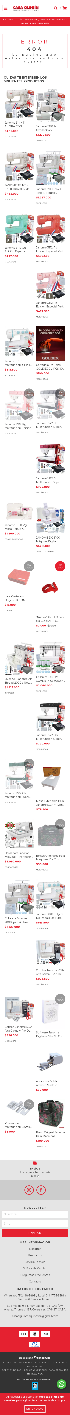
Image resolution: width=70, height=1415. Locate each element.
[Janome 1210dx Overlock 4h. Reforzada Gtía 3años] (51, 105)
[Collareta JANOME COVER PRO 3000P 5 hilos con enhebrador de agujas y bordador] (51, 657)
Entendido (35, 1408)
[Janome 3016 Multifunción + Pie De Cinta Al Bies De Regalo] (19, 341)
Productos (35, 1255)
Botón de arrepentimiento (35, 1379)
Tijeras (8, 610)
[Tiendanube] (35, 1359)
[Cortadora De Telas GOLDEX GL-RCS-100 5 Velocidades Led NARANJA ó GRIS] (51, 343)
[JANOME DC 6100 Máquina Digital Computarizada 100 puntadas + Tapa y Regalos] (51, 518)
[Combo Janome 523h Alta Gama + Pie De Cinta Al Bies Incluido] (19, 1008)
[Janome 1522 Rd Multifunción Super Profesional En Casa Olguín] (51, 458)
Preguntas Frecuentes (35, 1275)
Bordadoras (11, 867)
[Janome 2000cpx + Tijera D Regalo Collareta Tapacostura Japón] (51, 167)
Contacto (35, 1281)
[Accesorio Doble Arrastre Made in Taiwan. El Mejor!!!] (51, 1062)
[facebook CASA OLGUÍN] (41, 1190)
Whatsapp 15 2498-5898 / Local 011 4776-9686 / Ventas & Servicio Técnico (35, 1297)
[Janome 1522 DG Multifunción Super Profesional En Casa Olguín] (51, 716)
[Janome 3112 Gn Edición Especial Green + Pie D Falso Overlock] (19, 228)
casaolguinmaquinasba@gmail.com (35, 1316)
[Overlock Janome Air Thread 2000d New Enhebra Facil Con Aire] (19, 658)
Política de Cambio (35, 1268)
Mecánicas (10, 137)
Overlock (41, 140)
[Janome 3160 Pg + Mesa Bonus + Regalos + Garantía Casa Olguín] (19, 511)
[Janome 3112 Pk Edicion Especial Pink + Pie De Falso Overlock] (51, 285)
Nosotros (35, 1249)
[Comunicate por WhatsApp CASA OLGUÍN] (61, 1384)
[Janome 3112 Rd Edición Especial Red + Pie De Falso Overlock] (51, 228)
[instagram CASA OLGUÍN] (29, 1190)
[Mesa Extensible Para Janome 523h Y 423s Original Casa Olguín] (51, 778)
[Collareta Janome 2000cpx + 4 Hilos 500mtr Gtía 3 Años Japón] (19, 897)
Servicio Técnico (35, 1262)
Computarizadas (14, 539)
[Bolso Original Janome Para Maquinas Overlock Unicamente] (51, 1114)
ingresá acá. (35, 1374)
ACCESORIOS (42, 631)
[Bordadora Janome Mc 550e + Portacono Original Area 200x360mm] (19, 834)
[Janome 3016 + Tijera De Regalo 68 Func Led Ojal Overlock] (51, 894)
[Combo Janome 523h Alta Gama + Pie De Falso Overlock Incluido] (51, 952)
